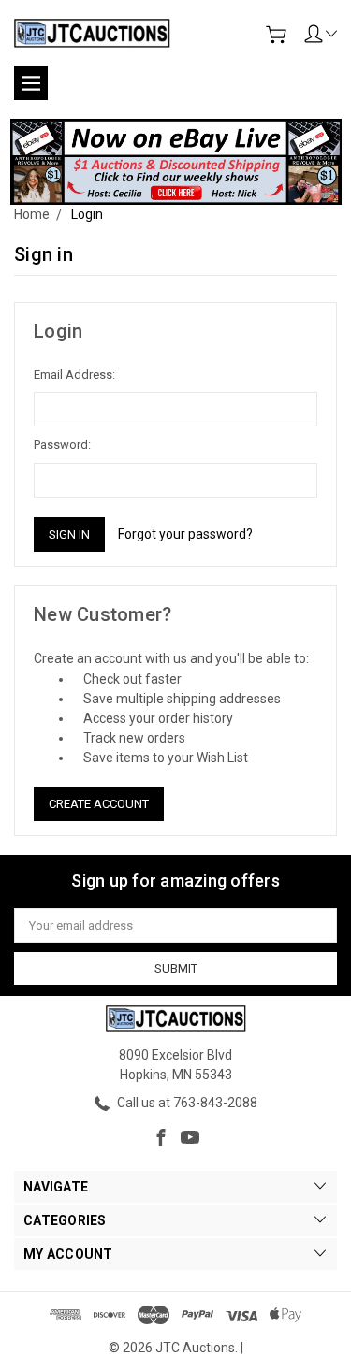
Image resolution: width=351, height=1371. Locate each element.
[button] (176, 162)
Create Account (99, 804)
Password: (62, 445)
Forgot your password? (185, 534)
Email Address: (74, 375)
